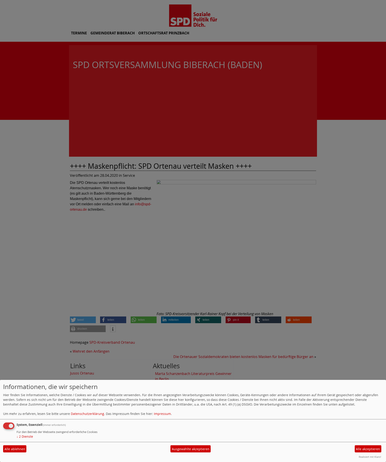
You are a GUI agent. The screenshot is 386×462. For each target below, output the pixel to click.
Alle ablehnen (14, 449)
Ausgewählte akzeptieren (191, 449)
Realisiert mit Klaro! (370, 456)
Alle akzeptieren (368, 449)
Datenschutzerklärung (87, 414)
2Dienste (25, 436)
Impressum (162, 414)
